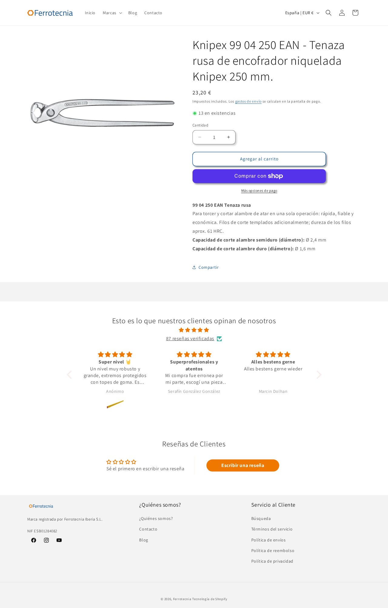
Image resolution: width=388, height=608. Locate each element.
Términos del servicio (272, 529)
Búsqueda (261, 518)
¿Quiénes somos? (156, 518)
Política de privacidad (272, 561)
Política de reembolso (273, 550)
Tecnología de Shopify (209, 599)
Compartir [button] (209, 267)
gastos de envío (248, 101)
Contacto (148, 529)
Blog (143, 540)
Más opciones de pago (259, 190)
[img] (194, 330)
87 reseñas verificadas (190, 338)
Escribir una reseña (242, 465)
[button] (112, 12)
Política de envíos (268, 540)
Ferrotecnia (182, 599)
